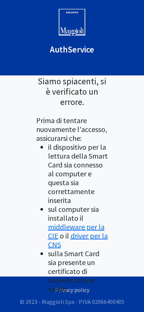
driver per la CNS (78, 240)
